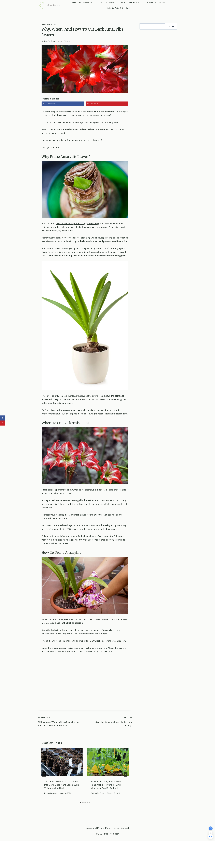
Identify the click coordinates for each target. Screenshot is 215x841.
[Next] (125, 774)
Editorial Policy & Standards (118, 8)
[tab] (80, 802)
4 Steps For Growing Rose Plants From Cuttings (112, 721)
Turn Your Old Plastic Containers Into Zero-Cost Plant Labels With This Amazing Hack (61, 785)
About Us (91, 827)
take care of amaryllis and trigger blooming (77, 223)
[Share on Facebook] (2, 417)
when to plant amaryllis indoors (88, 489)
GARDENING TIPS (49, 24)
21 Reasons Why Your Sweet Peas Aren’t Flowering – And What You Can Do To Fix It (106, 785)
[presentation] (62, 762)
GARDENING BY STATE (157, 2)
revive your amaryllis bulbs (80, 647)
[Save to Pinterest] (2, 423)
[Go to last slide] (44, 774)
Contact (125, 827)
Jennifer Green (49, 41)
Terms (116, 827)
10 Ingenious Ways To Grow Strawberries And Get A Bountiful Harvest (58, 721)
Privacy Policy (104, 827)
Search (171, 26)
